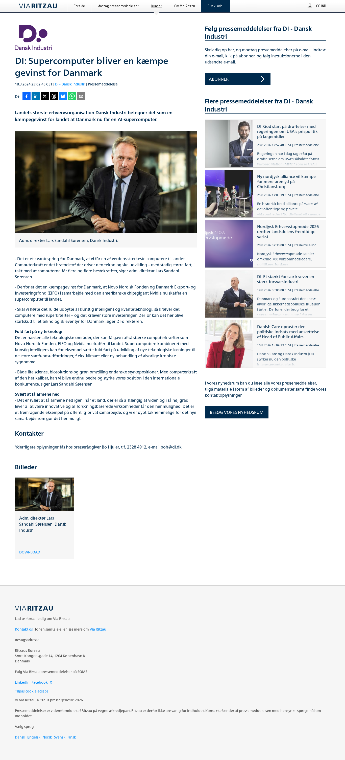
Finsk (71, 737)
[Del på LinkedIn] (36, 96)
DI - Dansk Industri (70, 84)
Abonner (219, 79)
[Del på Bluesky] (63, 96)
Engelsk (33, 737)
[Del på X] (45, 96)
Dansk (20, 737)
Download (29, 552)
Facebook (40, 682)
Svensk (59, 737)
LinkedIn (22, 682)
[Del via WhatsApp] (72, 96)
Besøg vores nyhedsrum (236, 412)
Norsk (47, 737)
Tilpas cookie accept (31, 691)
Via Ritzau (98, 629)
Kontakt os (24, 629)
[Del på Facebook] (26, 96)
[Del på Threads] (54, 96)
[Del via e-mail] (81, 96)
